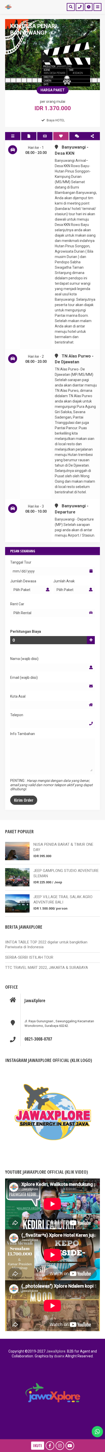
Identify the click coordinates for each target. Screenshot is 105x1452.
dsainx (58, 1356)
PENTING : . (51, 785)
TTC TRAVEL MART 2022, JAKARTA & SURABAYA (46, 967)
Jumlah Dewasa (23, 581)
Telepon (16, 715)
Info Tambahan (22, 734)
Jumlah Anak (64, 581)
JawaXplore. (56, 1351)
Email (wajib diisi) (24, 677)
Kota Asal (17, 696)
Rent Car (17, 604)
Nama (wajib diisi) (24, 659)
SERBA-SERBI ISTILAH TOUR (29, 957)
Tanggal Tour (20, 562)
